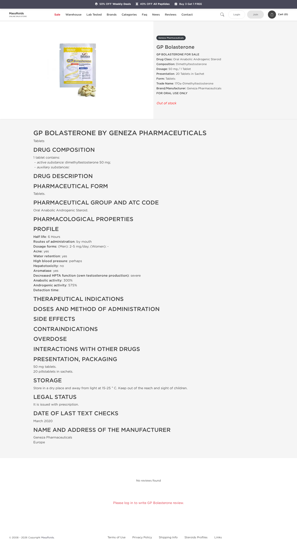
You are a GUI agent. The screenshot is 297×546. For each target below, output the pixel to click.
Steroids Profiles (195, 537)
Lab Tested (94, 14)
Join (255, 14)
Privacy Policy (142, 537)
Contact (187, 14)
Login (236, 14)
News (156, 14)
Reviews (170, 14)
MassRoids (47, 537)
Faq (144, 14)
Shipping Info (168, 537)
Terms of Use (116, 537)
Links (218, 537)
